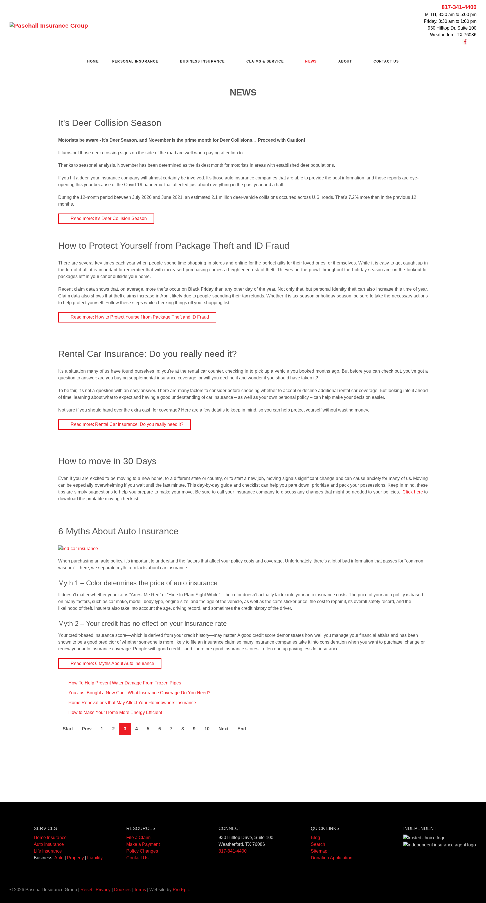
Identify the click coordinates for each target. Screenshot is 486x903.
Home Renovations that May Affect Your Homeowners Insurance (131, 702)
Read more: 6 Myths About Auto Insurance (111, 663)
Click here (412, 492)
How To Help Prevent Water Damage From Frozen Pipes (124, 682)
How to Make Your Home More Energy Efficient (114, 712)
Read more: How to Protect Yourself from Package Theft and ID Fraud (139, 317)
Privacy (103, 889)
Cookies (122, 889)
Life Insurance (48, 851)
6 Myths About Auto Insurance (118, 531)
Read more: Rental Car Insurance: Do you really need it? (126, 424)
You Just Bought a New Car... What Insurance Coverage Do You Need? (138, 692)
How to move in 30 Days (107, 461)
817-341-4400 (459, 7)
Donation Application (331, 857)
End (241, 728)
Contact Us (137, 857)
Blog (315, 837)
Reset (86, 889)
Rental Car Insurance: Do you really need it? (147, 354)
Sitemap (319, 851)
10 (207, 728)
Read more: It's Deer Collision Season (108, 218)
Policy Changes (142, 851)
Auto (59, 857)
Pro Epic (181, 889)
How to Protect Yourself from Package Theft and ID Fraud (173, 246)
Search (318, 844)
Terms (140, 889)
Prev (87, 728)
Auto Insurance (49, 844)
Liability (95, 857)
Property (75, 857)
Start (68, 728)
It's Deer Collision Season (109, 123)
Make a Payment (143, 844)
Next (223, 728)
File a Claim (138, 837)
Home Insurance (50, 837)
